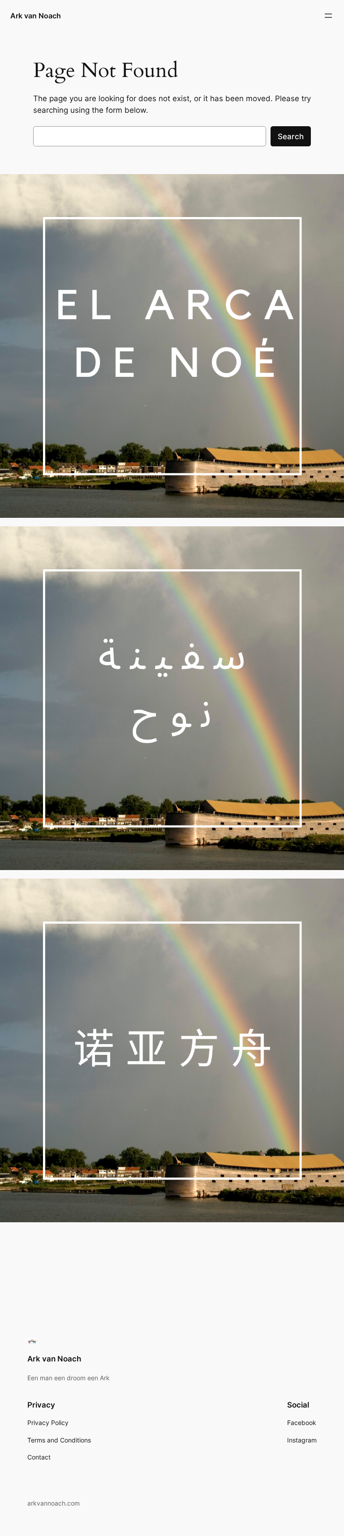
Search (291, 136)
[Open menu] (328, 15)
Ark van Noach (35, 15)
